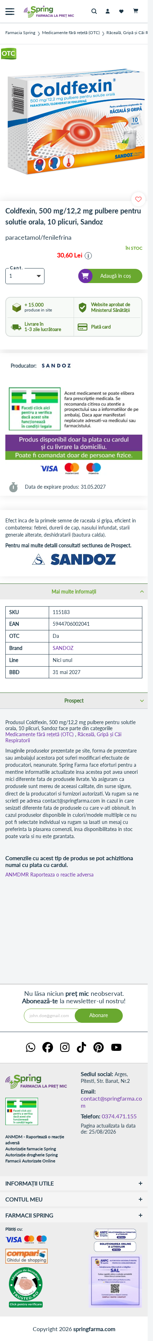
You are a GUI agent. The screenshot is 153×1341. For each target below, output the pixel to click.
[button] (88, 255)
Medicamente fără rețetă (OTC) (71, 32)
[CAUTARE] (95, 12)
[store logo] (33, 11)
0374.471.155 (119, 1116)
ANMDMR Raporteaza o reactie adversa (49, 875)
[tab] (74, 591)
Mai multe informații (74, 591)
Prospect (74, 700)
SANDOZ (63, 648)
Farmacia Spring (20, 32)
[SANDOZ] (56, 366)
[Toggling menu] (9, 12)
